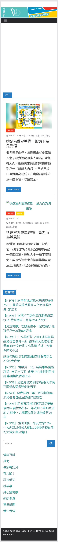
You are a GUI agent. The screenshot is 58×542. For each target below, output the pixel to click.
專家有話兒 (10, 467)
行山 (42, 135)
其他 (6, 461)
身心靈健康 (10, 492)
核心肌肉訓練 (28, 223)
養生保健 (9, 511)
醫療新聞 (9, 505)
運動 (15, 227)
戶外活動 (30, 135)
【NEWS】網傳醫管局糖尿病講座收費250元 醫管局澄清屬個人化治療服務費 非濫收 (28, 304)
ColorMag (45, 530)
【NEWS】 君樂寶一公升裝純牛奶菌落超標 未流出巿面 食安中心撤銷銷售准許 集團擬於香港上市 (29, 371)
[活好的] (29, 10)
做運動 (11, 223)
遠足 (48, 135)
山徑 (23, 135)
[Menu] (5, 20)
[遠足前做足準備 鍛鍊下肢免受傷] (29, 115)
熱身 (37, 135)
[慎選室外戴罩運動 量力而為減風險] (29, 206)
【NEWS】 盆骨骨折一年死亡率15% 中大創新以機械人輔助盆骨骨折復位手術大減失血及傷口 (28, 427)
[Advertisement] (29, 62)
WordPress (8, 534)
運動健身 (20, 213)
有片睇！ (9, 474)
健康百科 (10, 130)
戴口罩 (18, 223)
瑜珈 (37, 223)
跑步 (47, 223)
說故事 (7, 486)
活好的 (24, 530)
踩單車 (9, 227)
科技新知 (9, 480)
